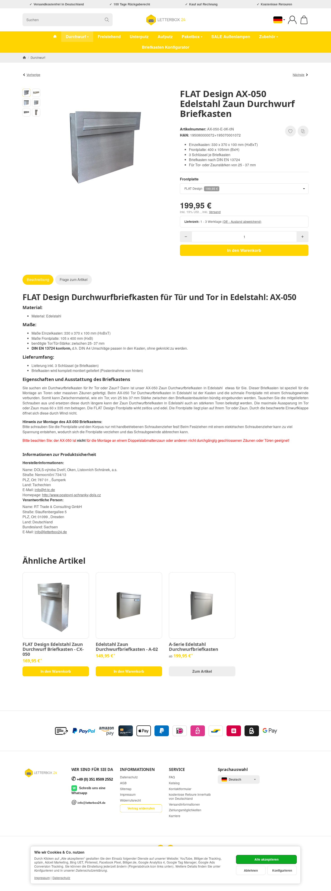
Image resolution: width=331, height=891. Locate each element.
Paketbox (191, 36)
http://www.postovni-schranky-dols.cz (71, 494)
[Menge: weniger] (186, 236)
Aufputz (165, 36)
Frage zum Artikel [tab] (74, 279)
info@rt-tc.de (45, 489)
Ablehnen (251, 870)
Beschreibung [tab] (38, 279)
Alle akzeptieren (266, 859)
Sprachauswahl (233, 769)
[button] (26, 93)
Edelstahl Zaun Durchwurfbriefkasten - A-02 (127, 647)
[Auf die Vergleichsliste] (303, 131)
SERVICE (177, 769)
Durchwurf (76, 36)
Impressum (42, 877)
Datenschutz (61, 877)
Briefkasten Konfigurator (165, 47)
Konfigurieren (282, 870)
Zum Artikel (202, 671)
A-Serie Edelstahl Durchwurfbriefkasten (193, 647)
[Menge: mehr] (302, 236)
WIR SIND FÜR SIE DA (92, 769)
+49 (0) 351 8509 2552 (95, 779)
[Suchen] (107, 19)
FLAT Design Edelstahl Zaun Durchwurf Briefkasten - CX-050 (53, 649)
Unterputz (139, 36)
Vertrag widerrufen (141, 808)
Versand (215, 212)
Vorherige (33, 74)
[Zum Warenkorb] (303, 19)
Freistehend (109, 36)
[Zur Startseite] (166, 20)
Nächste (298, 74)
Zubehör (267, 36)
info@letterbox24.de (51, 531)
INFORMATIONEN (137, 769)
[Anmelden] (292, 19)
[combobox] (244, 188)
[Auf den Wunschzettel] (290, 131)
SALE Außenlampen (230, 36)
